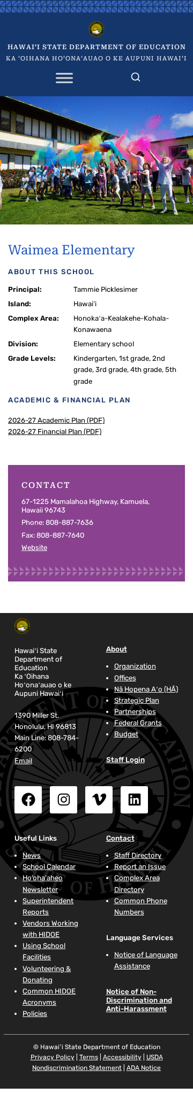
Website (34, 548)
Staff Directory (137, 855)
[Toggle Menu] (64, 78)
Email (23, 761)
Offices (125, 678)
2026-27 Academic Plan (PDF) (56, 420)
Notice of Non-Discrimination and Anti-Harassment (139, 1000)
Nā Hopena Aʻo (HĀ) (146, 689)
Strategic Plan (136, 700)
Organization (135, 666)
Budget (126, 734)
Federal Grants (138, 723)
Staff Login (125, 760)
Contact (120, 838)
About (116, 649)
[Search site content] (135, 74)
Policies (35, 1014)
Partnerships (135, 712)
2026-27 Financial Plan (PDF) (54, 432)
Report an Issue (140, 867)
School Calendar (49, 867)
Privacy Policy (53, 1057)
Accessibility (122, 1057)
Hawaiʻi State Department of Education (97, 47)
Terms (88, 1057)
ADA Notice (144, 1068)
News (32, 855)
